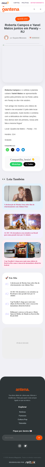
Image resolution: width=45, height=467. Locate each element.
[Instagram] (20, 446)
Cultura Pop (22, 419)
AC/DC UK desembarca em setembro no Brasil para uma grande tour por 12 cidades (24, 293)
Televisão (22, 423)
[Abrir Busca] (34, 9)
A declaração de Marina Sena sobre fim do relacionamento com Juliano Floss (24, 284)
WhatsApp (16, 164)
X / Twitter (29, 164)
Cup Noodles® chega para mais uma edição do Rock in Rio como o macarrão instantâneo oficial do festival (24, 303)
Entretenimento (37, 3)
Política (25, 3)
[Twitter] (25, 446)
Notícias (22, 412)
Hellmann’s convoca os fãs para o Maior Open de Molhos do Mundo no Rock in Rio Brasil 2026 (24, 314)
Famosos (22, 416)
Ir (39, 438)
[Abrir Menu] (40, 9)
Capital (17, 3)
